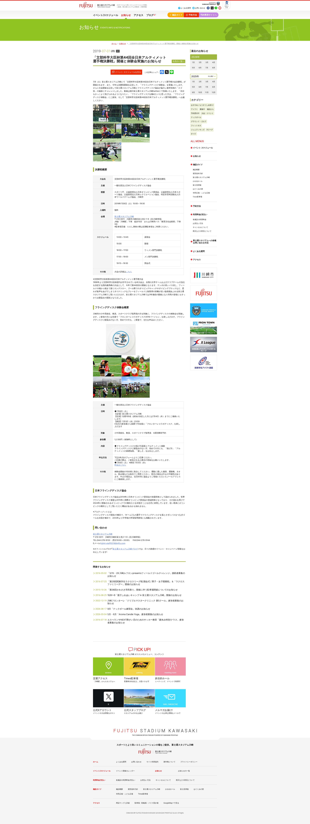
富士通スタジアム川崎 (124, 216)
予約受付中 (195, 113)
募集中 (202, 109)
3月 (206, 62)
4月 (213, 62)
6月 (200, 68)
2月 (200, 62)
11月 (207, 92)
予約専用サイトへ (208, 15)
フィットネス (196, 125)
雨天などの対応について (202, 231)
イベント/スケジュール (105, 15)
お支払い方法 (198, 223)
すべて (193, 134)
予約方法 (197, 206)
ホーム (114, 43)
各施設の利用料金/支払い (125, 780)
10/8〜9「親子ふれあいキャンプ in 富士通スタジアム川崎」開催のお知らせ (144, 595)
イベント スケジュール (203, 147)
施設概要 (196, 170)
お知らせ (126, 15)
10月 (200, 92)
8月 (213, 68)
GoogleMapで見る (171, 803)
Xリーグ (210, 130)
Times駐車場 (197, 197)
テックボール (196, 117)
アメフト (194, 109)
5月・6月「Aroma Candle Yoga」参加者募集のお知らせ (135, 614)
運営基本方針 (198, 173)
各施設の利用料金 (199, 219)
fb (208, 8)
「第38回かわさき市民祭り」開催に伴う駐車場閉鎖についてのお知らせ (142, 589)
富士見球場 (197, 185)
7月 (206, 68)
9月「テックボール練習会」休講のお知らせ (128, 609)
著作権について (169, 762)
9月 (193, 92)
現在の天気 (227, 6)
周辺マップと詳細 (123, 803)
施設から (210, 109)
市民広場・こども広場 (201, 193)
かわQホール (197, 181)
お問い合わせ (136, 762)
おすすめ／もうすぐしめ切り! (202, 105)
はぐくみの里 (198, 189)
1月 (193, 62)
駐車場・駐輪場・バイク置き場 (146, 803)
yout (219, 8)
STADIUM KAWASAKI (155, 731)
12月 (213, 92)
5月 (193, 68)
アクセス (138, 15)
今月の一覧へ (178, 61)
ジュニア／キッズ (198, 130)
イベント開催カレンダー (125, 771)
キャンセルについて (200, 227)
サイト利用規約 (152, 762)
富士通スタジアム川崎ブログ (125, 549)
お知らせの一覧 (184, 771)
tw (212, 8)
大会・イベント (207, 113)
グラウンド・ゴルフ (198, 121)
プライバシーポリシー (188, 762)
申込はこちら (120, 465)
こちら (129, 271)
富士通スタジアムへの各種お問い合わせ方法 (204, 241)
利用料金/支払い (200, 214)
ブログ (150, 15)
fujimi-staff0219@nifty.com (113, 543)
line (215, 8)
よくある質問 (199, 251)
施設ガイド (198, 164)
